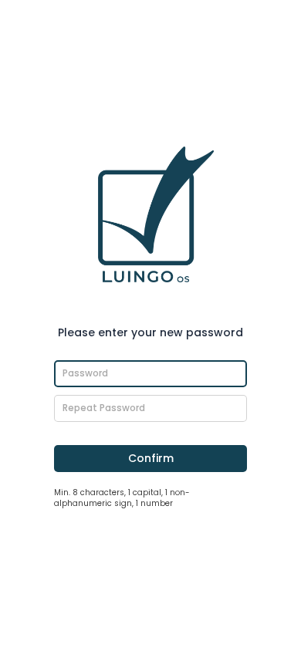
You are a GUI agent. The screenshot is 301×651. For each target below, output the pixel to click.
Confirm (151, 458)
